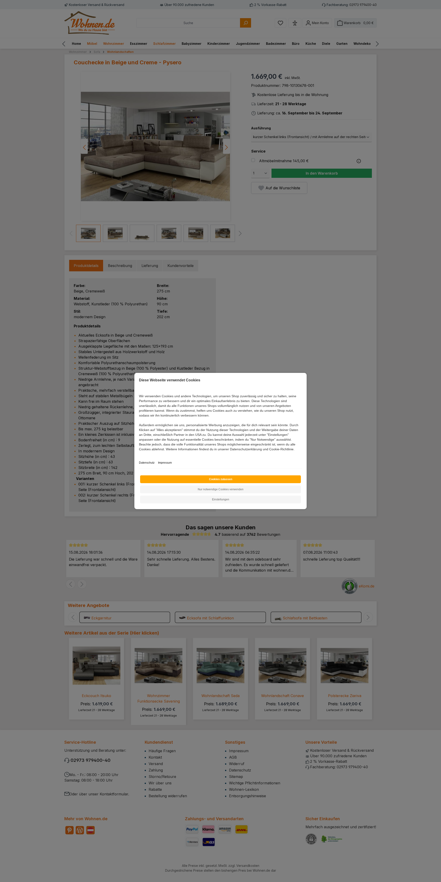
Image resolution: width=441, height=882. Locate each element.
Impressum (165, 462)
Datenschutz (147, 462)
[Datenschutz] (139, 454)
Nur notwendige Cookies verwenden (220, 489)
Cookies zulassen (220, 479)
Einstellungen (220, 499)
